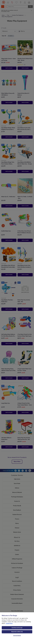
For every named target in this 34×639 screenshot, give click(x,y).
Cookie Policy (9, 623)
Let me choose (17, 635)
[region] (17, 625)
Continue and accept (17, 627)
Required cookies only (17, 631)
